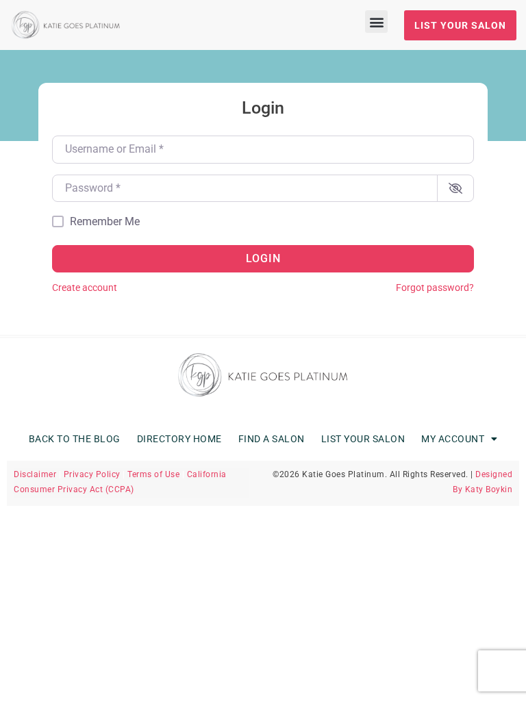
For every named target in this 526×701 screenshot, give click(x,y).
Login (263, 258)
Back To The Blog (75, 438)
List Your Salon (363, 438)
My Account (452, 438)
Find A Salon (271, 438)
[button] (376, 21)
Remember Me (105, 221)
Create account (84, 288)
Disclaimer (35, 474)
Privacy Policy (92, 474)
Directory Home (179, 438)
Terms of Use (153, 474)
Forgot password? (435, 288)
